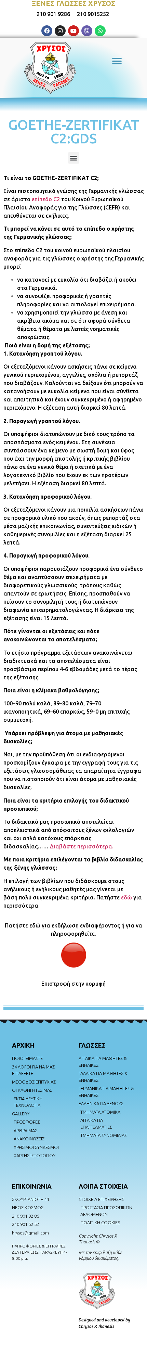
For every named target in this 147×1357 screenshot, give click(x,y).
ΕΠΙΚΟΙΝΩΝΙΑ (32, 1186)
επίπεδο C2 (46, 199)
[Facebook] (46, 30)
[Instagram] (60, 30)
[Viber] (86, 30)
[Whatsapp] (100, 30)
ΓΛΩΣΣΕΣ (92, 1045)
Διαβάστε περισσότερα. (81, 846)
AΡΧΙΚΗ (23, 1045)
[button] (117, 61)
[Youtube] (73, 30)
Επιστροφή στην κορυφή (73, 984)
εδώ (126, 897)
